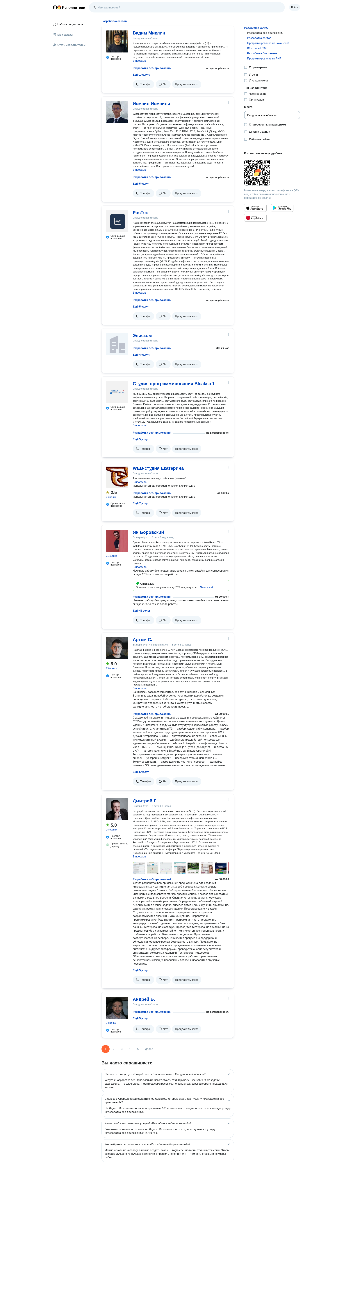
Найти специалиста (70, 24)
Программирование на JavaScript (268, 43)
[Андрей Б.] (117, 1008)
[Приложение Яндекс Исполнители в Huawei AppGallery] (255, 218)
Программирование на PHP (264, 58)
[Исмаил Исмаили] (117, 112)
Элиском (142, 335)
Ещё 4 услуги (141, 354)
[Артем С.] (117, 648)
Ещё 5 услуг (141, 183)
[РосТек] (117, 221)
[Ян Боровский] (117, 541)
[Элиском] (117, 344)
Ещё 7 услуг (141, 503)
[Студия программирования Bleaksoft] (117, 392)
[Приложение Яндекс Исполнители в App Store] (255, 208)
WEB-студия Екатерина (158, 468)
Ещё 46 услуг (141, 610)
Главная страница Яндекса (55, 7)
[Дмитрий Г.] (117, 809)
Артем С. (142, 639)
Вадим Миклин (149, 32)
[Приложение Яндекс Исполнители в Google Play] (282, 208)
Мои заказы (65, 34)
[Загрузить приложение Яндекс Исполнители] (272, 173)
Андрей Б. (144, 999)
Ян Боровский (148, 532)
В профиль (140, 60)
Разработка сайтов (256, 27)
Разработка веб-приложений (152, 68)
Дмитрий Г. (145, 800)
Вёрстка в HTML (257, 48)
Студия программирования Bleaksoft (173, 383)
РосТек (140, 212)
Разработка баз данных (262, 53)
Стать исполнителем (71, 44)
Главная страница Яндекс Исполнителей (69, 7)
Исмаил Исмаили (151, 103)
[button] (143, 84)
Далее (149, 1048)
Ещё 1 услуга (141, 74)
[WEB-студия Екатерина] (117, 477)
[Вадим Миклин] (117, 41)
